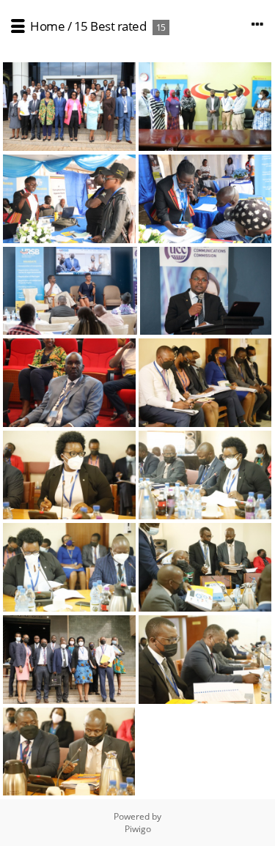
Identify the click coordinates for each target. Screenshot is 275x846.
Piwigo (138, 829)
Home (47, 26)
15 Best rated (110, 26)
